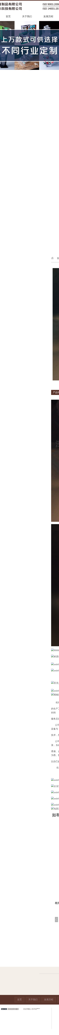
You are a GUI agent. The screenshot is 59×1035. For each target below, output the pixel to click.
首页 (8, 16)
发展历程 (48, 16)
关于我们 (27, 16)
